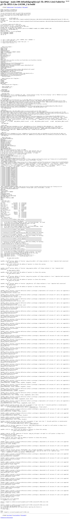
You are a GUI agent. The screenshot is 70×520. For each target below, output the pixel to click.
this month (25, 7)
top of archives (18, 7)
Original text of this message (7, 517)
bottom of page (10, 7)
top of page (9, 515)
